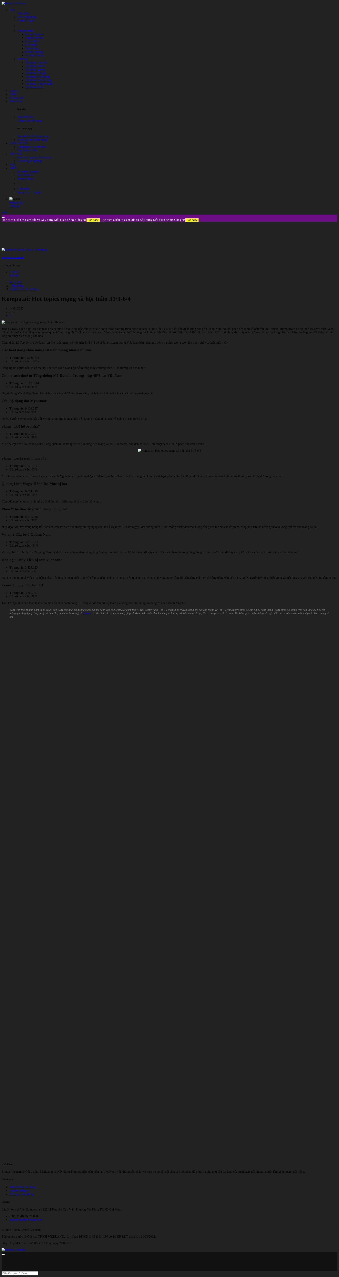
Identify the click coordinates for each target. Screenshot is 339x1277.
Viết (4, 212)
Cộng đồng (16, 285)
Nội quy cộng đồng (21, 1194)
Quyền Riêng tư (19, 1190)
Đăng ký (14, 206)
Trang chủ (15, 282)
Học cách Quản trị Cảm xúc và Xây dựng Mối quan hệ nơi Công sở (50, 219)
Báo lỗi (13, 275)
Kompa (87, 613)
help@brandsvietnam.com (25, 1219)
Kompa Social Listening (13, 257)
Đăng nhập (16, 202)
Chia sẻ (14, 272)
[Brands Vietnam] (13, 3)
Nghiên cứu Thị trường (23, 289)
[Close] (3, 217)
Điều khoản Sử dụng (22, 1187)
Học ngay (93, 219)
